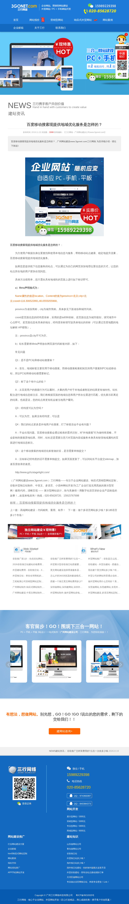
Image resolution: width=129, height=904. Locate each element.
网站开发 (72, 809)
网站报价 (34, 20)
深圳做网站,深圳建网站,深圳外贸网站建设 (70, 587)
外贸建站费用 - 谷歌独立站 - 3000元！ (31, 570)
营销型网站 (56, 20)
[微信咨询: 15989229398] (122, 55)
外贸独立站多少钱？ (76, 858)
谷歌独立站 (72, 853)
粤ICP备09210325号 (85, 895)
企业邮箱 (18, 27)
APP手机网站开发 (16, 872)
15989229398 (78, 775)
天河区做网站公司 (75, 877)
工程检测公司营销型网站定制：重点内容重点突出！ (38, 581)
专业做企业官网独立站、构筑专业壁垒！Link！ (88, 882)
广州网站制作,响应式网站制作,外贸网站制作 (34, 587)
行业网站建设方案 (16, 844)
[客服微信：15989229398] (122, 75)
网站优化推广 (14, 868)
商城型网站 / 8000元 (76, 831)
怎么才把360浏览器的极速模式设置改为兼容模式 (74, 575)
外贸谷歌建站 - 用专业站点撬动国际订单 (85, 872)
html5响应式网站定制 (17, 853)
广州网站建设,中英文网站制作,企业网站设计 (34, 592)
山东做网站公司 (74, 844)
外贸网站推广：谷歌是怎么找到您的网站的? (92, 751)
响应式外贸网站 (83, 20)
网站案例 (108, 20)
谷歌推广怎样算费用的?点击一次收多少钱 (70, 558)
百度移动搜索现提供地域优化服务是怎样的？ (33, 141)
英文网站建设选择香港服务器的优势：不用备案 (73, 570)
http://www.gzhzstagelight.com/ (32, 472)
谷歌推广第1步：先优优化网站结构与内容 (33, 558)
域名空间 (12, 863)
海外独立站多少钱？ (76, 863)
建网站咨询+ (65, 731)
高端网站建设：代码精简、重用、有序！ (42, 510)
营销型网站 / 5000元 (76, 821)
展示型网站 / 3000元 (76, 816)
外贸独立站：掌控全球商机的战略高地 (31, 575)
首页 (15, 20)
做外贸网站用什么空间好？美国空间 (105, 581)
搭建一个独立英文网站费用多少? (66, 581)
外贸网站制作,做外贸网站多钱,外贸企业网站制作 (74, 592)
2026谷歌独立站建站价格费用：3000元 (32, 564)
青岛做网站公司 (74, 849)
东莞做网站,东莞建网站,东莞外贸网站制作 (108, 587)
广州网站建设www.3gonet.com (30, 480)
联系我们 (61, 27)
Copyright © (40, 895)
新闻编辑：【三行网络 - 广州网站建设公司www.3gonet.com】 (80, 132)
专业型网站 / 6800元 (76, 826)
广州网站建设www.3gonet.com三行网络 (76, 141)
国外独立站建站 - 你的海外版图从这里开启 (86, 868)
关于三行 (39, 27)
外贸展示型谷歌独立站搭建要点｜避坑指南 (71, 564)
